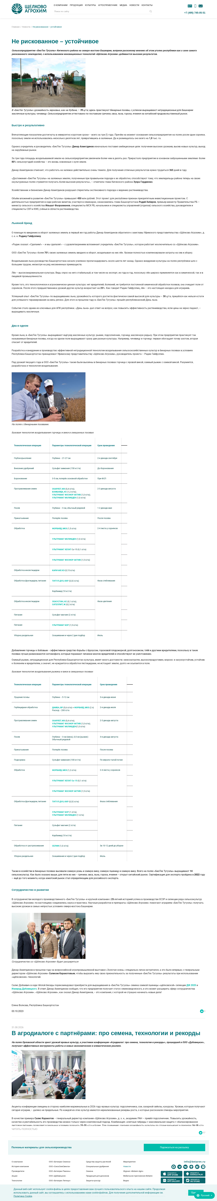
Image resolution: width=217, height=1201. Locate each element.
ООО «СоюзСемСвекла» (59, 1166)
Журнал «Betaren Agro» (133, 1171)
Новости (134, 5)
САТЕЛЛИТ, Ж (59, 604)
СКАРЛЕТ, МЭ (58, 489)
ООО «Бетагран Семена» (60, 1162)
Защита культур (93, 1180)
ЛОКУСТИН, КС (59, 601)
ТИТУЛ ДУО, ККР (60, 581)
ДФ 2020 (191, 985)
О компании (60, 5)
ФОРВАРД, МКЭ (59, 528)
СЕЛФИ (55, 846)
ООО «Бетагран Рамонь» (60, 1171)
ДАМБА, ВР (57, 707)
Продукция (76, 5)
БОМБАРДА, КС (59, 492)
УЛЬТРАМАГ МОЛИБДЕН (64, 497)
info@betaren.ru (194, 1162)
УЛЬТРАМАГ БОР (60, 625)
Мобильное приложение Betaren (137, 1176)
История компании (20, 1166)
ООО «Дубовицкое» (57, 1176)
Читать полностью (24, 1129)
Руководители (18, 1171)
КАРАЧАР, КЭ (58, 570)
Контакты (147, 5)
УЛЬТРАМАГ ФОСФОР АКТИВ (66, 495)
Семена (89, 1171)
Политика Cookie (23, 1196)
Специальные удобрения (97, 1166)
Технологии (17, 1180)
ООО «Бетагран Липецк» (60, 1180)
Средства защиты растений (98, 1162)
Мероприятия (129, 1162)
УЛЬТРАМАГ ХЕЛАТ (61, 549)
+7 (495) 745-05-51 (194, 13)
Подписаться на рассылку (174, 1147)
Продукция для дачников (97, 1176)
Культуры (90, 5)
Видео (126, 1180)
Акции (14, 1176)
